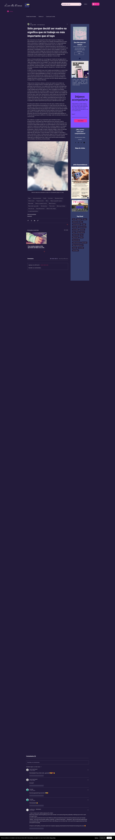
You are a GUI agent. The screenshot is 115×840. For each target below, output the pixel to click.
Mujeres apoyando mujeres (56, 200)
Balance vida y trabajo (51, 208)
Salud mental (75, 221)
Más (59, 16)
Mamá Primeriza (52, 203)
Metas (74, 232)
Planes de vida (75, 237)
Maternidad (30, 203)
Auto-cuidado (75, 229)
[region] (80, 69)
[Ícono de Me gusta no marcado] (30, 775)
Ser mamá (50, 198)
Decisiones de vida (59, 198)
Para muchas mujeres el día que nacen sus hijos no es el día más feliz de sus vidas (36, 247)
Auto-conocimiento (37, 198)
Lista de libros (75, 250)
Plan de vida (52, 206)
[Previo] (73, 205)
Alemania (74, 247)
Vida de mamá (31, 200)
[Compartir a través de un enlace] (37, 220)
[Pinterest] (81, 142)
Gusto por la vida (50, 16)
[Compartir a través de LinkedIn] (34, 220)
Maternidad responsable (33, 206)
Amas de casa (31, 208)
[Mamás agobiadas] (81, 209)
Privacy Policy (53, 838)
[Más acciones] (67, 24)
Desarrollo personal (40, 208)
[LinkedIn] (84, 142)
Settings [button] (96, 838)
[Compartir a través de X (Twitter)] (31, 220)
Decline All (102, 838)
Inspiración (79, 219)
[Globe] (80, 58)
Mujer (29, 198)
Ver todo (66, 230)
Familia (44, 198)
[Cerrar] (113, 838)
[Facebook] (75, 142)
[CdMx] (76, 209)
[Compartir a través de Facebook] (28, 220)
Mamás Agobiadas (31, 214)
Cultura (84, 219)
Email (73, 114)
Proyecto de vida (40, 200)
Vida (74, 219)
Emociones (82, 229)
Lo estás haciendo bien (33, 211)
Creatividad (81, 247)
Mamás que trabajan (61, 206)
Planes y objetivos (80, 232)
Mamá (47, 200)
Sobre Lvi (41, 16)
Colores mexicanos (76, 242)
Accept (109, 838)
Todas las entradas (31, 16)
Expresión (29, 216)
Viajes (81, 234)
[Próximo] (86, 205)
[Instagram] (78, 142)
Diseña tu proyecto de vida (41, 203)
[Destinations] (78, 209)
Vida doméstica (44, 206)
